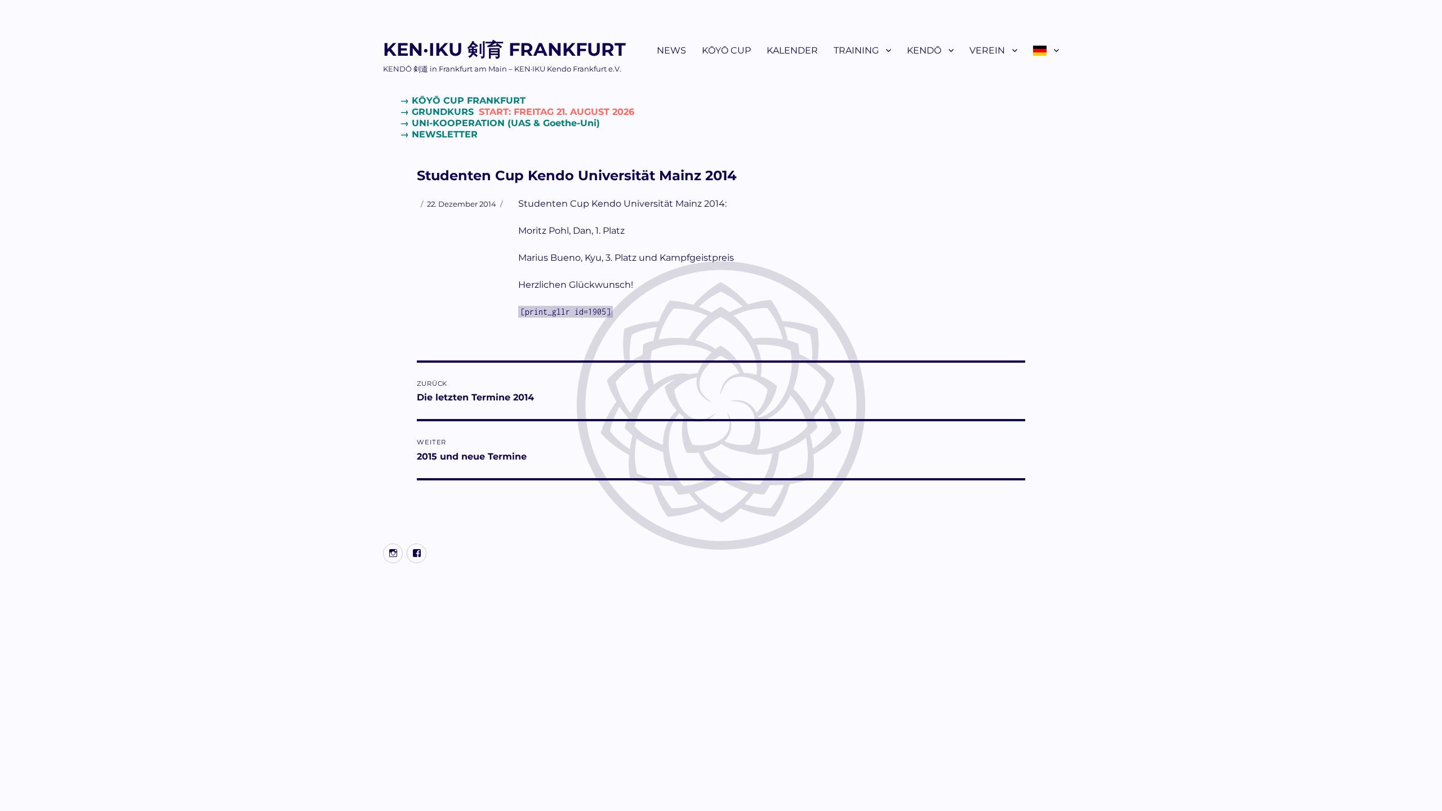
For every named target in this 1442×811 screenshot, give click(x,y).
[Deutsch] (1046, 50)
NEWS (671, 50)
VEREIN (987, 50)
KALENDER (792, 50)
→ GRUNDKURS (517, 111)
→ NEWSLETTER (439, 134)
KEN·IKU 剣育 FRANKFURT (504, 49)
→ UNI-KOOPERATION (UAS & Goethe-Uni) (500, 123)
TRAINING (856, 50)
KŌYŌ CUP (726, 50)
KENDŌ (924, 50)
